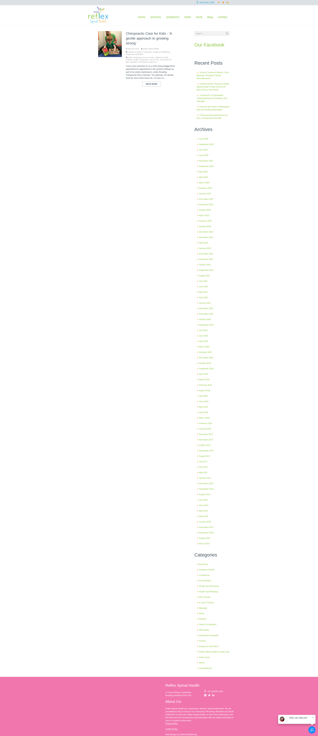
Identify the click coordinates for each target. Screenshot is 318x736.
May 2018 (203, 407)
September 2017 (206, 451)
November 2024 (206, 161)
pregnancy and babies (134, 54)
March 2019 (204, 380)
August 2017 (204, 456)
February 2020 (205, 352)
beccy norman (148, 57)
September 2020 (206, 325)
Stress (202, 663)
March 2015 (204, 544)
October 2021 (205, 265)
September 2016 (206, 489)
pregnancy (152, 62)
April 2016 (203, 516)
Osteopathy (204, 630)
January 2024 (205, 194)
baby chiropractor (135, 57)
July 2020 (203, 330)
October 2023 (205, 210)
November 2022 (206, 237)
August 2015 (204, 538)
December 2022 (206, 232)
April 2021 (203, 297)
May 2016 (203, 511)
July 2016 (203, 500)
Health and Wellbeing (161, 52)
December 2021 (206, 254)
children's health (132, 60)
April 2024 (203, 177)
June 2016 (203, 505)
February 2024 (205, 188)
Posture (202, 641)
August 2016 (204, 494)
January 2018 (205, 429)
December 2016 (206, 483)
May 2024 (203, 172)
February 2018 (205, 423)
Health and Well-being (209, 586)
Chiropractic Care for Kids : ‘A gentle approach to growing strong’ (149, 38)
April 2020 (203, 341)
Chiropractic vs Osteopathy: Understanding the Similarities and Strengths (212, 98)
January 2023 (205, 226)
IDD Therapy (204, 597)
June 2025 (203, 155)
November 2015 (206, 527)
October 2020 (205, 319)
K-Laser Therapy (206, 603)
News (201, 613)
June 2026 (203, 139)
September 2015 (206, 533)
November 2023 (206, 204)
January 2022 (205, 248)
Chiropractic (147, 52)
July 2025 (203, 150)
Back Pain (203, 564)
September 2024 (206, 166)
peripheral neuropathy (208, 635)
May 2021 (203, 292)
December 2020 (206, 308)
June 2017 (203, 467)
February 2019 (205, 385)
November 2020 (206, 314)
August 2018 (204, 390)
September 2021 (206, 270)
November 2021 (206, 259)
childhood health (161, 57)
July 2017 (203, 462)
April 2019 (203, 374)
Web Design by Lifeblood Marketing (181, 734)
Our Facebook (209, 44)
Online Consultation (208, 624)
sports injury (204, 657)
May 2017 (203, 472)
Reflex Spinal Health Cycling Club (214, 652)
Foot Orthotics (205, 581)
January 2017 (205, 478)
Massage (203, 608)
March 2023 (204, 215)
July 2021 (203, 281)
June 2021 (203, 287)
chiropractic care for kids (149, 60)
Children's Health (135, 52)
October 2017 (205, 445)
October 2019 (205, 363)
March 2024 (204, 183)
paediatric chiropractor (138, 62)
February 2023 (205, 221)
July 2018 (203, 396)
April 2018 (203, 412)
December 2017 (206, 434)
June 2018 (203, 401)
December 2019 (206, 358)
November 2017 (206, 440)
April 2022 (203, 243)
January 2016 (205, 522)
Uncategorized (205, 668)
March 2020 (204, 347)
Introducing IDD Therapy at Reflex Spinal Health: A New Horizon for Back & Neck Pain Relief (213, 87)
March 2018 (204, 418)
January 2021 (205, 303)
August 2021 (204, 276)
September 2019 (206, 369)
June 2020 (203, 336)
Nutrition (202, 619)
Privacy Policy (171, 723)
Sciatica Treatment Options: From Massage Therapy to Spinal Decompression (213, 75)
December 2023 (206, 199)
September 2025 (206, 144)
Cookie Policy (171, 729)
